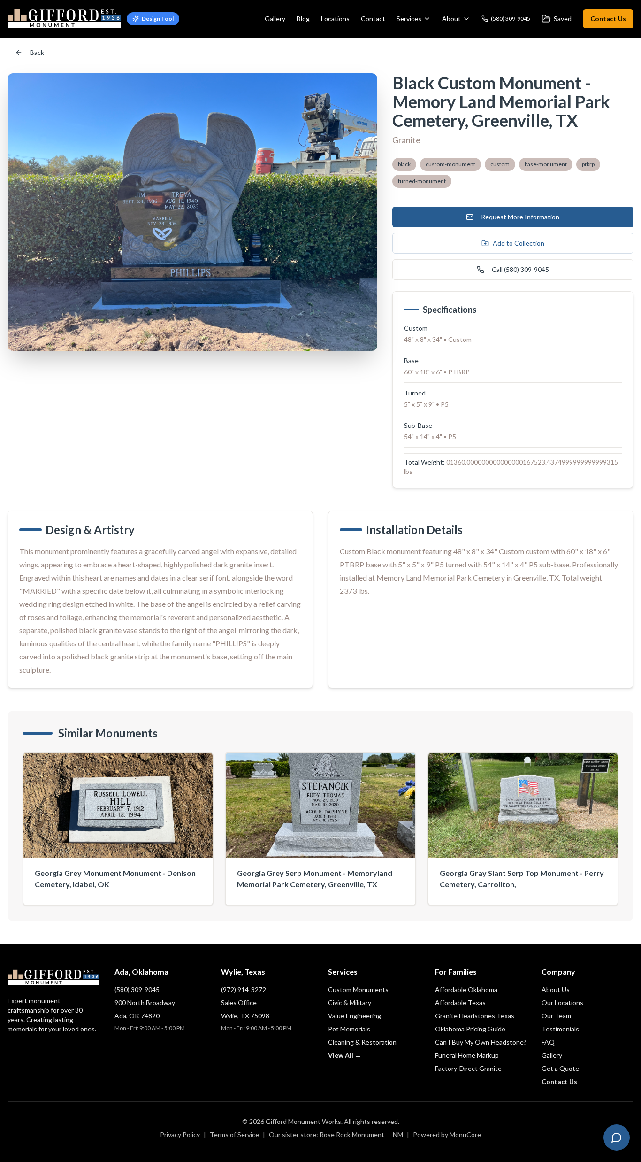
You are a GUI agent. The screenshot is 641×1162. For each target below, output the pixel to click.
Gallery (275, 19)
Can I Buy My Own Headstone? (481, 1042)
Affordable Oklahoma (466, 989)
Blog (303, 19)
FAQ (548, 1042)
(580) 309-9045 (137, 989)
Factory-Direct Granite (468, 1068)
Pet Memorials (349, 1029)
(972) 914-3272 (243, 989)
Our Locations (562, 1003)
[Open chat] (616, 1137)
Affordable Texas (460, 1003)
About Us (556, 989)
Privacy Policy (180, 1135)
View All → (344, 1055)
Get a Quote (560, 1068)
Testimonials (560, 1029)
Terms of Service (234, 1135)
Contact (373, 19)
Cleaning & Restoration (362, 1042)
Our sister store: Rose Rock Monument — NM (336, 1135)
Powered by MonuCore (447, 1135)
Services (409, 19)
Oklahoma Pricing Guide (470, 1029)
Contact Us (608, 19)
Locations (335, 19)
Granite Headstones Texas (474, 1016)
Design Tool (158, 18)
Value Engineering (354, 1016)
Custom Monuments (358, 989)
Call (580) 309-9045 (520, 269)
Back (37, 52)
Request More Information (520, 217)
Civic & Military (349, 1003)
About (451, 19)
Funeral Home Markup (467, 1055)
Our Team (556, 1016)
